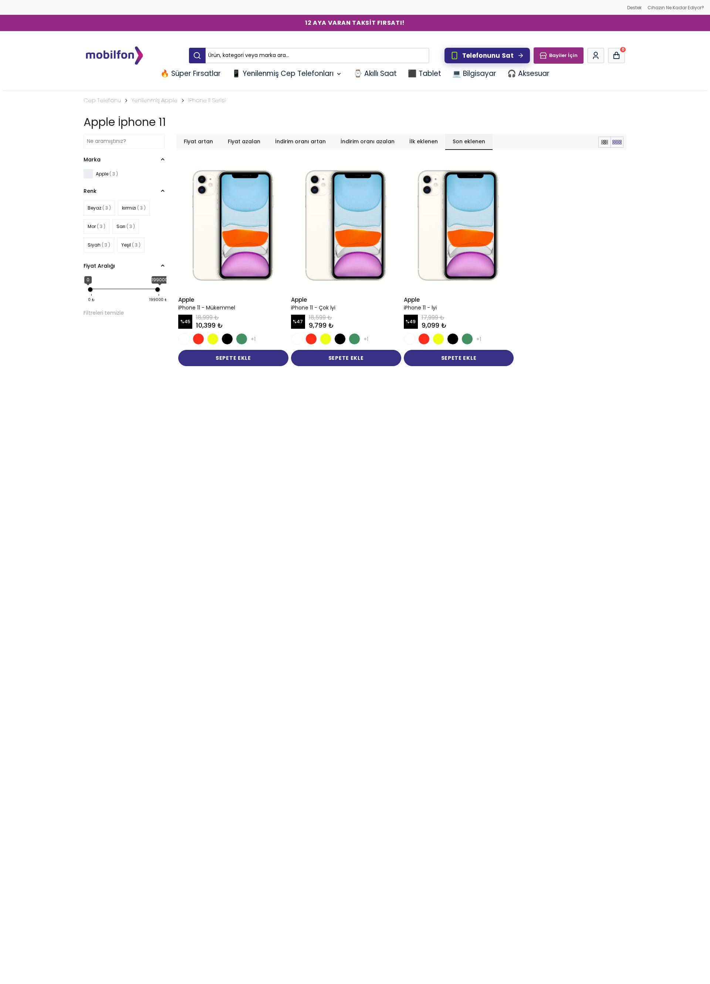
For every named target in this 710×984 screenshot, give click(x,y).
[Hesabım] (595, 55)
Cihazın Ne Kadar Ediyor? (676, 7)
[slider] (90, 289)
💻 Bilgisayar (474, 73)
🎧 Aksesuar (528, 73)
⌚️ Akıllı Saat (375, 73)
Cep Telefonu (102, 100)
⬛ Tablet (424, 73)
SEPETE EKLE (233, 358)
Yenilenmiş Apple (155, 100)
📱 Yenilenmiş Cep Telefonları (283, 73)
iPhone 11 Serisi (207, 100)
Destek (634, 7)
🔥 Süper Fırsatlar (190, 73)
